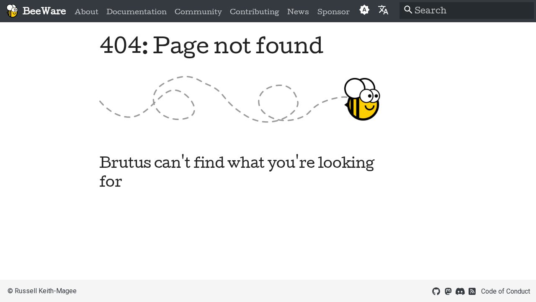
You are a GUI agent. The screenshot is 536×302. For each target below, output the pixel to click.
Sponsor (333, 11)
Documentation (136, 11)
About (86, 11)
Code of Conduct (505, 291)
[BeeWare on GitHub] (436, 290)
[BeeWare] (12, 11)
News (298, 11)
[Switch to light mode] (364, 11)
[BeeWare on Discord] (460, 290)
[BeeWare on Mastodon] (448, 290)
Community (198, 11)
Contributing (254, 11)
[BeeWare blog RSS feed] (472, 290)
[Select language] (383, 9)
